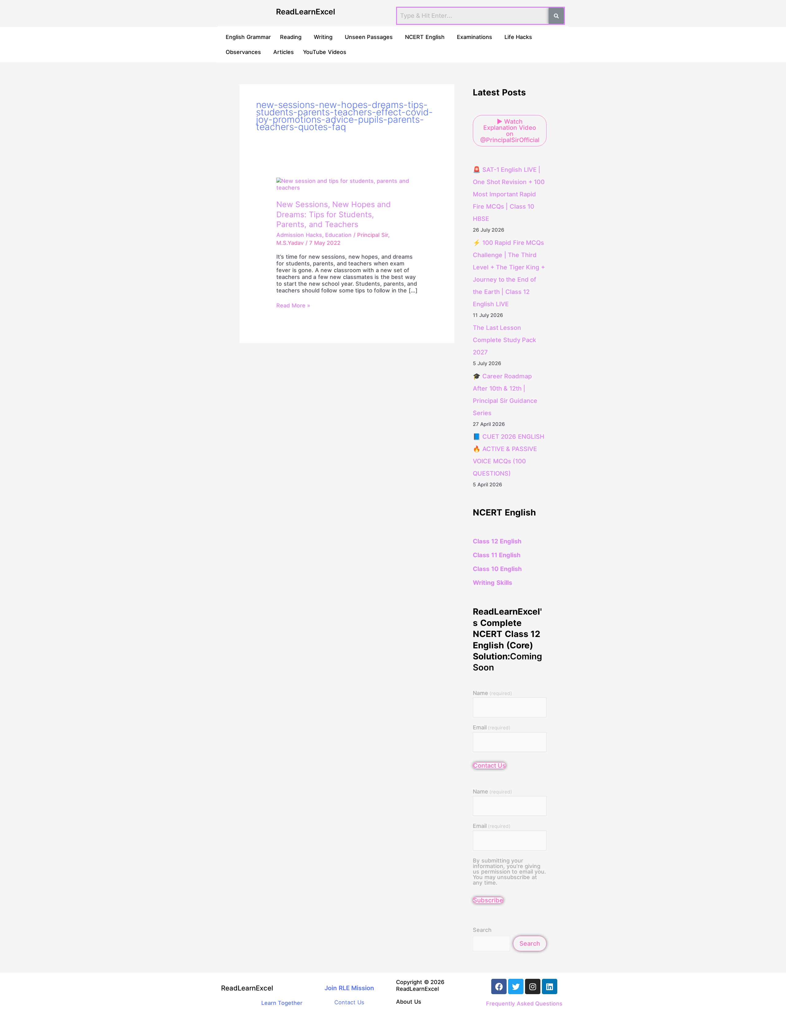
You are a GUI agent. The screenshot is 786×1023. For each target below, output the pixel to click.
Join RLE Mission (349, 988)
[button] (292, 36)
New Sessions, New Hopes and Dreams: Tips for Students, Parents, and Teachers (333, 214)
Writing (323, 37)
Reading (291, 37)
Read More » (293, 305)
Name (492, 693)
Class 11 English (496, 555)
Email (492, 728)
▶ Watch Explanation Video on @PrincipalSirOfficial (509, 131)
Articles (283, 52)
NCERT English (425, 37)
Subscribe (488, 900)
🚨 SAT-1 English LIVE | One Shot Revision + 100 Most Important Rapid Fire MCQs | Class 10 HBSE (509, 194)
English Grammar (248, 37)
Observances (243, 52)
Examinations (474, 37)
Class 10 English (497, 569)
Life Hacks (518, 37)
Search (482, 930)
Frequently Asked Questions (524, 1003)
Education (338, 235)
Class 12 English (497, 541)
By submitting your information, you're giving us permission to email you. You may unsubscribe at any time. (509, 872)
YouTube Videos (324, 52)
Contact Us (489, 765)
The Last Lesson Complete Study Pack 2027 (504, 340)
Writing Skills (492, 582)
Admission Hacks (299, 235)
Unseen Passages (369, 37)
